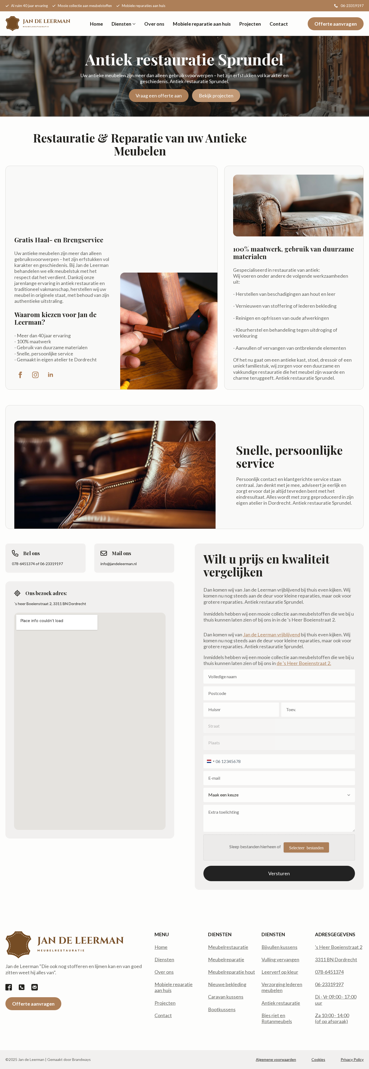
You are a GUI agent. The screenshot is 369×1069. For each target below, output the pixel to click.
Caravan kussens (225, 997)
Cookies (318, 1059)
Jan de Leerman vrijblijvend (271, 634)
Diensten (121, 23)
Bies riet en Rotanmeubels (276, 1018)
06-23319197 (329, 984)
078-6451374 (329, 972)
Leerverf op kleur (279, 972)
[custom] (8, 987)
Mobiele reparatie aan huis (202, 23)
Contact (279, 23)
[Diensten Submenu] (133, 23)
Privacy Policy (352, 1059)
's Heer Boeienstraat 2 (338, 947)
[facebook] (20, 375)
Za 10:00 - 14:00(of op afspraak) (332, 1018)
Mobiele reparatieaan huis (174, 987)
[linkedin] (50, 375)
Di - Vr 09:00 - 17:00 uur (335, 1000)
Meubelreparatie (226, 959)
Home (96, 23)
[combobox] (210, 761)
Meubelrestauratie (228, 947)
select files (306, 847)
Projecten (250, 23)
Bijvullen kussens (279, 947)
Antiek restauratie (280, 1003)
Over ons (154, 23)
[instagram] (35, 375)
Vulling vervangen (280, 959)
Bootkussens (222, 1009)
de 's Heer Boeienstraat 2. (304, 663)
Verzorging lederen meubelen (281, 987)
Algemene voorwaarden (276, 1059)
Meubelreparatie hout (231, 972)
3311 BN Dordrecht (336, 959)
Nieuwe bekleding (227, 984)
